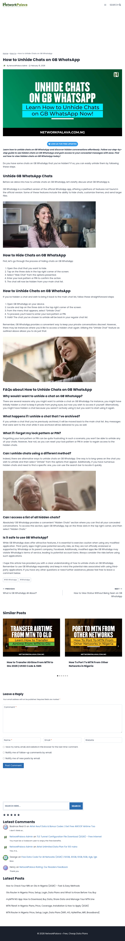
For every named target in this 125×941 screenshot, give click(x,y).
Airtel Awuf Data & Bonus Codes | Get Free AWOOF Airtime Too (62, 826)
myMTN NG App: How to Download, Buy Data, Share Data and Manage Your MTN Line (50, 899)
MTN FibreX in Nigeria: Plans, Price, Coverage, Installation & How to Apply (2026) (47, 905)
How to (13, 53)
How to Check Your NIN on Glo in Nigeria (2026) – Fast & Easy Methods (43, 885)
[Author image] (4, 65)
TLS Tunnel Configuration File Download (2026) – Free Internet (69, 836)
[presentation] (31, 638)
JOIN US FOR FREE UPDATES (64, 144)
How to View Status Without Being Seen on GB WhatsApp (98, 593)
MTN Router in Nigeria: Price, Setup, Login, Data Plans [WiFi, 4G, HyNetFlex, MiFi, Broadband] (52, 912)
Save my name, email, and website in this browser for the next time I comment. (42, 747)
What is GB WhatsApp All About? (20, 591)
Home (5, 53)
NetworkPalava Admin (18, 66)
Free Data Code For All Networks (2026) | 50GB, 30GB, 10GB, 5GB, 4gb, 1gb (59, 856)
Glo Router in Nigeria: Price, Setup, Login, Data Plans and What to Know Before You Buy (51, 892)
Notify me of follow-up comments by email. (28, 752)
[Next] (118, 646)
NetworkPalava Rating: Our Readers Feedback (44, 867)
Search (76, 805)
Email (48, 740)
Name (8, 740)
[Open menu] (105, 5)
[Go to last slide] (7, 646)
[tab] (57, 675)
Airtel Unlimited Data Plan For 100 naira (57, 846)
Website (89, 740)
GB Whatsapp (10, 580)
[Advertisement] (62, 28)
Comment (10, 707)
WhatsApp (25, 580)
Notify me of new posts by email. (22, 758)
